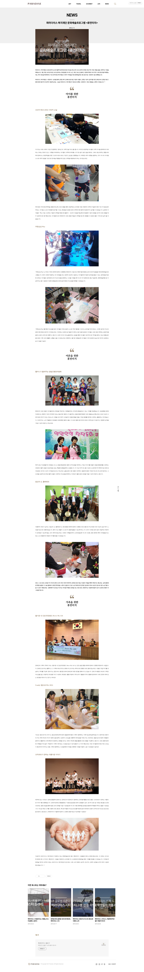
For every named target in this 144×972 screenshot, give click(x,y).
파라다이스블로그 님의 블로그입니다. (47, 945)
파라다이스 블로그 (44, 943)
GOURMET (89, 4)
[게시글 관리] (43, 876)
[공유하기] (41, 876)
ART (69, 4)
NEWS (107, 4)
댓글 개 (37, 935)
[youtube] (99, 964)
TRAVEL (78, 4)
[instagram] (96, 964)
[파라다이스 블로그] (34, 3)
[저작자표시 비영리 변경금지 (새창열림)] (54, 876)
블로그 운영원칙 (112, 964)
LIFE (99, 4)
